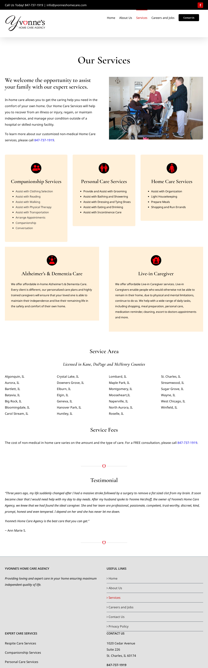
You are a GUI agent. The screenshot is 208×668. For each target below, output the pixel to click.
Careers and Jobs (121, 607)
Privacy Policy (119, 626)
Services (114, 597)
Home (113, 578)
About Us (115, 588)
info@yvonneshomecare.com (67, 5)
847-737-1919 (44, 140)
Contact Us (116, 617)
